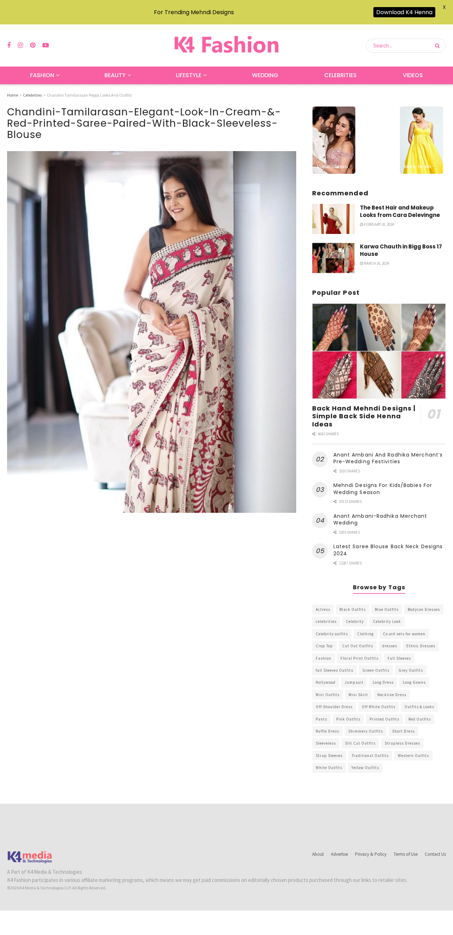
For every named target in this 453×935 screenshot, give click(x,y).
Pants (321, 719)
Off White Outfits (378, 706)
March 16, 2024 (376, 263)
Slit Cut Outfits (360, 743)
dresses (389, 645)
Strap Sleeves (329, 755)
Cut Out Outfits (357, 645)
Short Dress (403, 731)
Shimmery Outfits (365, 731)
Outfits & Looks (419, 706)
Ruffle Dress (327, 731)
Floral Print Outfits (359, 658)
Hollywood (326, 682)
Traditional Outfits (370, 755)
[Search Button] (438, 46)
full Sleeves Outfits (334, 670)
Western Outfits (413, 755)
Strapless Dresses (402, 743)
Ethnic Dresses (420, 645)
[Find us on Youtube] (45, 45)
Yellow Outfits (365, 767)
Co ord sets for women (404, 633)
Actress (323, 609)
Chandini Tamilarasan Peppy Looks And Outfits (89, 95)
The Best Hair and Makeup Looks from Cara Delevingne (400, 211)
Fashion (42, 75)
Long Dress (383, 682)
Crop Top (324, 645)
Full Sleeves (399, 658)
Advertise (339, 854)
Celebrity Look (387, 621)
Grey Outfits (410, 670)
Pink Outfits (348, 719)
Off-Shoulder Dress (334, 706)
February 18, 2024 (378, 224)
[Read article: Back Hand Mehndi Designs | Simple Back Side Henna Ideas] (379, 351)
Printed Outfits (384, 719)
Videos (413, 75)
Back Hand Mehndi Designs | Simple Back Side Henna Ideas (364, 416)
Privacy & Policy (370, 854)
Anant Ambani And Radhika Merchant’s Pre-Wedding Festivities (388, 458)
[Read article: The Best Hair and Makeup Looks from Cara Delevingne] (333, 219)
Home (12, 95)
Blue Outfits (386, 609)
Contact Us (435, 854)
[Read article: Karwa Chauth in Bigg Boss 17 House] (333, 258)
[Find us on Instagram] (20, 45)
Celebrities (340, 75)
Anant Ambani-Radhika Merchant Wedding (380, 519)
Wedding (265, 75)
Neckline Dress (391, 694)
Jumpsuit (354, 682)
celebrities (326, 621)
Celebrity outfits (332, 633)
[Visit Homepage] (226, 45)
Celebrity (355, 621)
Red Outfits (419, 719)
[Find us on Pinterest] (32, 45)
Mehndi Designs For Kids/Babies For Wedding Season (382, 489)
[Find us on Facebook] (9, 45)
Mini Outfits (327, 694)
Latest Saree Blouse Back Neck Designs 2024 (388, 550)
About (318, 854)
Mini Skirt (358, 694)
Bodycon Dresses (424, 609)
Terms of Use (406, 854)
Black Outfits (352, 609)
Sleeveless (326, 743)
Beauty (115, 75)
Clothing (365, 633)
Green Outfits (375, 670)
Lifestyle (188, 75)
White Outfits (329, 767)
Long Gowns (414, 682)
